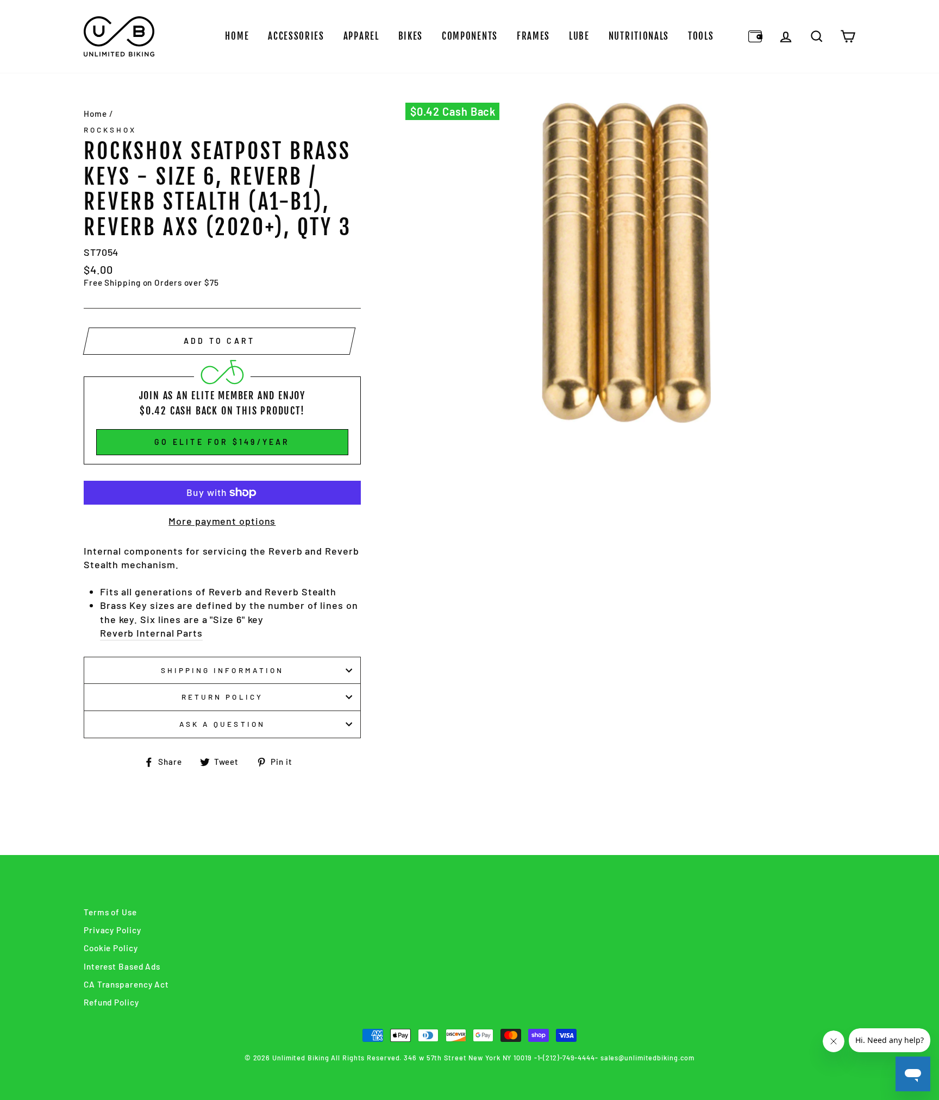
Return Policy (222, 696)
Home (237, 36)
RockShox (110, 129)
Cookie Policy (111, 948)
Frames (533, 36)
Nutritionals (639, 36)
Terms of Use (110, 912)
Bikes (410, 36)
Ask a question (222, 723)
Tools (701, 36)
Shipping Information (222, 670)
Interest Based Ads (122, 966)
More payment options (222, 521)
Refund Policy (111, 1002)
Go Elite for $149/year (222, 442)
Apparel (361, 36)
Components (470, 36)
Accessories (296, 36)
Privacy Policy (112, 930)
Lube (579, 36)
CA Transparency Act (126, 984)
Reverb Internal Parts (151, 633)
